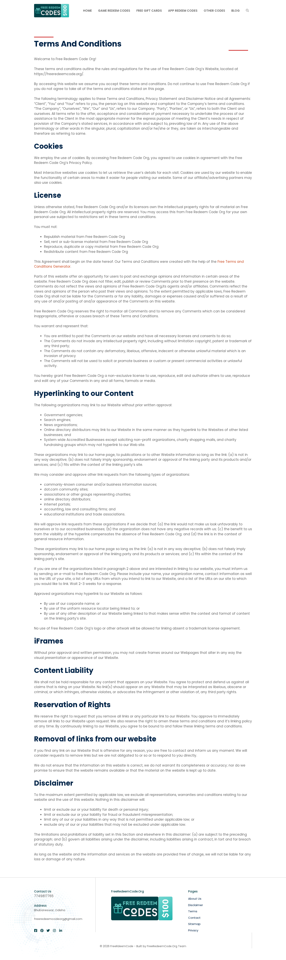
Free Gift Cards (149, 11)
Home (87, 11)
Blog (235, 11)
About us (194, 899)
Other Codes (214, 11)
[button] (247, 11)
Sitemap (194, 924)
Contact (194, 918)
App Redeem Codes (182, 11)
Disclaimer (195, 905)
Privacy (193, 930)
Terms (192, 911)
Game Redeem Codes (114, 11)
